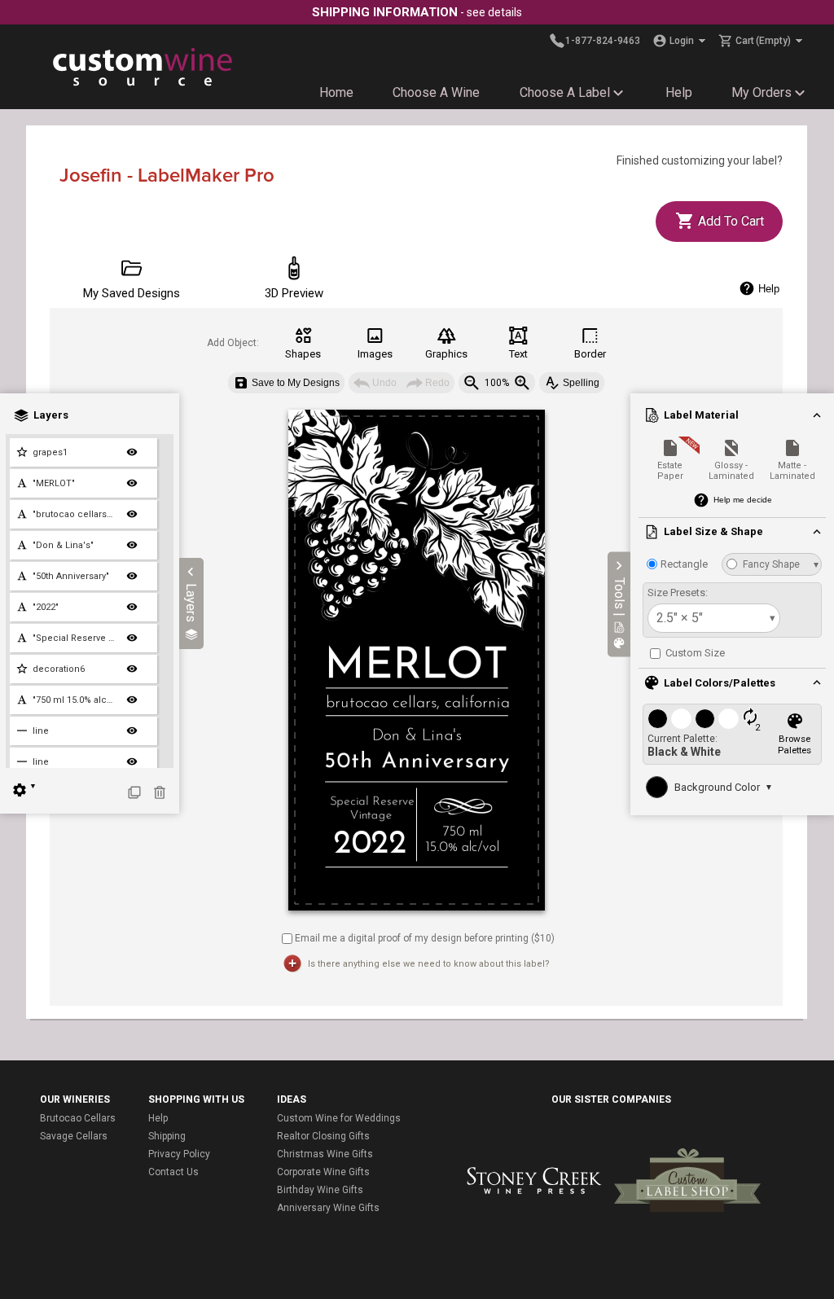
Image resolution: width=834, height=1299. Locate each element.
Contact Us (173, 1172)
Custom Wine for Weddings (339, 1118)
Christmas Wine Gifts (325, 1154)
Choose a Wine (436, 92)
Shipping (167, 1136)
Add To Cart (729, 221)
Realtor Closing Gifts (323, 1136)
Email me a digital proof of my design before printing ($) (425, 937)
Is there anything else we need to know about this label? (429, 964)
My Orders (761, 92)
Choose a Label (565, 92)
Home (336, 92)
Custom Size (694, 653)
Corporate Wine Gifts (323, 1172)
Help (678, 92)
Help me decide (742, 499)
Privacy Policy (179, 1154)
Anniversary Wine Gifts (328, 1207)
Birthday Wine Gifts (320, 1190)
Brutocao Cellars (78, 1118)
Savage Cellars (74, 1136)
